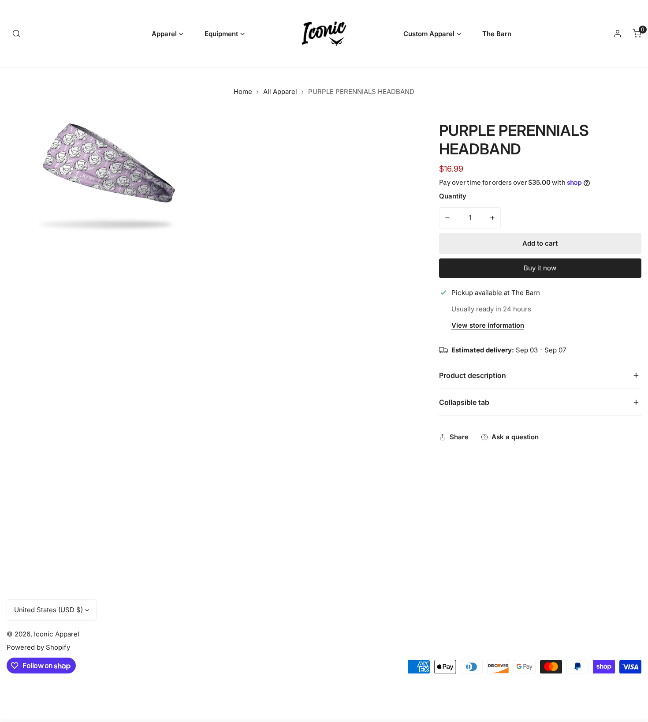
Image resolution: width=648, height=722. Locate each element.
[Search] (16, 33)
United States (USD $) (48, 610)
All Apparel (280, 91)
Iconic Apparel (56, 634)
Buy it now (540, 268)
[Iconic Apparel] (324, 34)
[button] (167, 33)
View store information (487, 325)
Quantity (452, 196)
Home (243, 91)
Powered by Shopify (38, 647)
